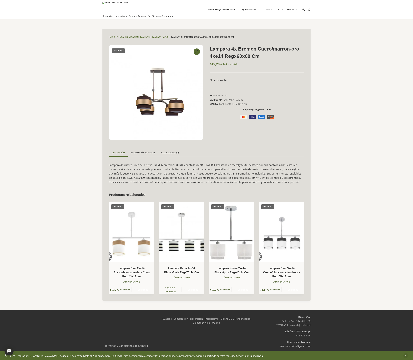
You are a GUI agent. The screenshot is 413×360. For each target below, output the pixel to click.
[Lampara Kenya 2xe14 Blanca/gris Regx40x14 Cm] (231, 232)
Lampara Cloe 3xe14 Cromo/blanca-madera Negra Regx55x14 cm (281, 272)
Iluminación (132, 37)
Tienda (290, 9)
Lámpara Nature (161, 37)
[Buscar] (309, 10)
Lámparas (145, 37)
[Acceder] (303, 10)
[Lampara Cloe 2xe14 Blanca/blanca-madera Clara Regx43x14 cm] (131, 232)
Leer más (143, 289)
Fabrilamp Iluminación (233, 104)
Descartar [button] (405, 355)
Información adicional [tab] (143, 152)
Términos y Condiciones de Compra (126, 346)
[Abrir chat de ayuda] (9, 350)
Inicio (112, 37)
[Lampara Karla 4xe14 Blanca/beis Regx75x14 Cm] (181, 232)
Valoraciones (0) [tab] (170, 152)
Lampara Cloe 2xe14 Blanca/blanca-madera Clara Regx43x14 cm (132, 272)
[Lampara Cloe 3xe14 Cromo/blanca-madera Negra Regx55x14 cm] (281, 232)
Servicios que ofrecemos (221, 9)
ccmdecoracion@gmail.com (295, 346)
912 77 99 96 (303, 335)
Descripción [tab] (118, 152)
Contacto (268, 9)
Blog (280, 9)
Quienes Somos (250, 9)
